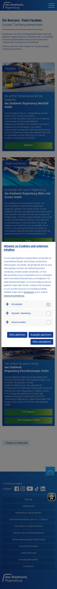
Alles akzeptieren (42, 341)
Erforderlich (16, 304)
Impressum (29, 292)
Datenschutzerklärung (14, 296)
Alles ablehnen (17, 334)
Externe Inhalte (18, 322)
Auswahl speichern (41, 334)
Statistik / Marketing (21, 313)
